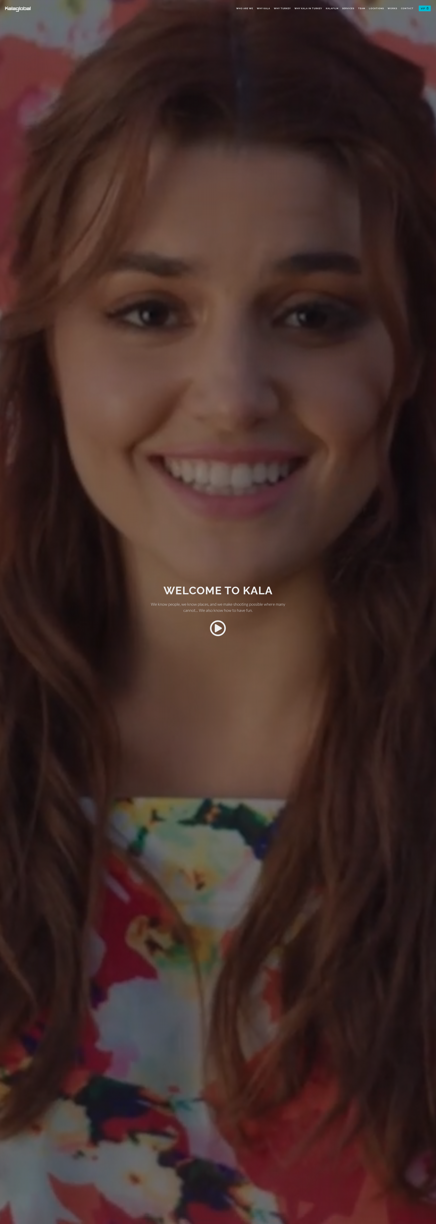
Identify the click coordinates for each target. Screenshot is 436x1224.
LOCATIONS (376, 8)
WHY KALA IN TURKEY (308, 8)
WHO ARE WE (244, 8)
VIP (423, 8)
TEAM (361, 8)
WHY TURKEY (282, 8)
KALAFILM (332, 8)
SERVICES (348, 8)
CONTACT (407, 8)
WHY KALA (263, 8)
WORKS (392, 8)
